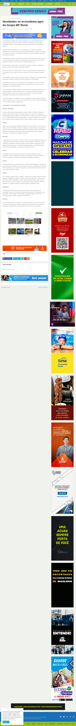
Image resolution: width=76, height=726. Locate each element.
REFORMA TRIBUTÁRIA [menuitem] (37, 4)
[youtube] (6, 3)
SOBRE (34, 723)
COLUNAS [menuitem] (57, 4)
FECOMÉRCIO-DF (5, 1)
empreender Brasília (34, 253)
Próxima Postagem (42, 287)
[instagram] (4, 3)
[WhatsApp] (22, 258)
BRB (56, 1)
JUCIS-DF (40, 1)
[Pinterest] (25, 258)
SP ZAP (73, 723)
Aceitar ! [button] (6, 722)
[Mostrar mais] (31, 258)
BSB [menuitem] (28, 4)
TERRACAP (60, 1)
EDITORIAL (60, 723)
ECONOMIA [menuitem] (49, 4)
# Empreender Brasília (15, 18)
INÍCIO (28, 723)
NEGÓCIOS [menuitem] (21, 4)
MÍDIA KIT (67, 723)
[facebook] (60, 717)
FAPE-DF (12, 1)
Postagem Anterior (6, 287)
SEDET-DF (45, 1)
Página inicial (6, 18)
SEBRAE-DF (21, 1)
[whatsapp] (8, 3)
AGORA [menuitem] (13, 4)
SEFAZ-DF (51, 1)
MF (65, 1)
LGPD (45, 723)
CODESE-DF (33, 1)
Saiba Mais (13, 720)
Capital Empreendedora (22, 253)
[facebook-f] (2, 3)
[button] (69, 4)
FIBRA (16, 1)
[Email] (28, 258)
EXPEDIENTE (52, 723)
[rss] (73, 717)
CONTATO (39, 723)
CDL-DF (27, 1)
